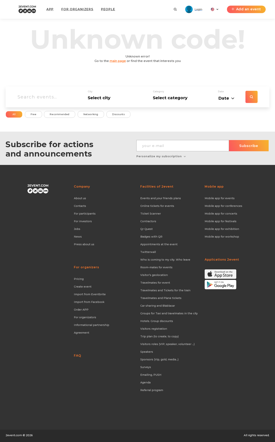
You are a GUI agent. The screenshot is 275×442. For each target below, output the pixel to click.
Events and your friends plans (160, 198)
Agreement (81, 332)
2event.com (14, 435)
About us (80, 198)
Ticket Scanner (150, 213)
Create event (82, 286)
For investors (83, 221)
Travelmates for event (155, 282)
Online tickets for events (157, 206)
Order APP (81, 309)
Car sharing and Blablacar (157, 305)
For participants (85, 213)
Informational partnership (91, 325)
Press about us (84, 244)
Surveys (145, 367)
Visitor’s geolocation (154, 275)
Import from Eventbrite (90, 294)
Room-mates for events (156, 267)
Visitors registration (153, 328)
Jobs (77, 229)
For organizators (85, 317)
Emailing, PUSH (150, 374)
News (78, 236)
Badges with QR (151, 236)
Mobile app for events (220, 198)
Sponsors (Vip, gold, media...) (159, 359)
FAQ (77, 355)
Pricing (79, 279)
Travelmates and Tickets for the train (165, 290)
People (108, 9)
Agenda (145, 382)
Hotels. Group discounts (156, 321)
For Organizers (77, 9)
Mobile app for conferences (223, 206)
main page (118, 61)
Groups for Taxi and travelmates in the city (169, 313)
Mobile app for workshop (222, 236)
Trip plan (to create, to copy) (159, 336)
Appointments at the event (159, 244)
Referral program (151, 390)
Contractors (148, 221)
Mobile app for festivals (220, 221)
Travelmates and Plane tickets (160, 298)
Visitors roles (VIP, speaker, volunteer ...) (167, 344)
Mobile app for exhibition (222, 229)
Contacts (80, 206)
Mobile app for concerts (221, 213)
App (50, 9)
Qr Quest (146, 229)
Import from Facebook (89, 302)
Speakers (146, 351)
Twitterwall (148, 252)
